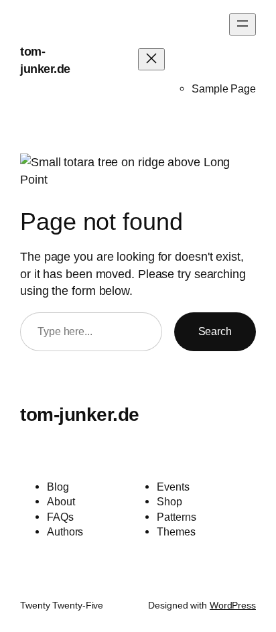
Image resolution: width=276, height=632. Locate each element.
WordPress (233, 605)
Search (215, 331)
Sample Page (224, 88)
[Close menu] (151, 59)
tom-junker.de (79, 414)
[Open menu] (242, 24)
